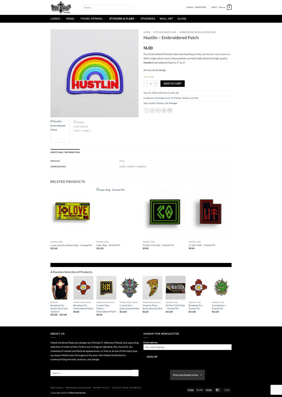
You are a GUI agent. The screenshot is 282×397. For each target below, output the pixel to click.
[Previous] (56, 73)
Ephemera (148, 18)
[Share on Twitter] (152, 110)
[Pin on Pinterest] (164, 110)
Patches (160, 103)
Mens (70, 18)
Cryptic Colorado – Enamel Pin (158, 245)
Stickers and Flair (165, 32)
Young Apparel (91, 18)
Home (146, 32)
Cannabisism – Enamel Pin (219, 307)
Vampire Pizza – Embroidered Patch (152, 307)
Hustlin (152, 103)
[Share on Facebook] (146, 110)
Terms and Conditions (78, 387)
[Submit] (132, 7)
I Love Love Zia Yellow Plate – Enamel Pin (71, 245)
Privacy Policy (101, 387)
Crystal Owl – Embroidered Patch (129, 307)
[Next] (133, 73)
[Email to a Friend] (158, 110)
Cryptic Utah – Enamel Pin (202, 245)
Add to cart (173, 83)
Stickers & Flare (121, 18)
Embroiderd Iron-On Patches (197, 32)
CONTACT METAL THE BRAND (126, 387)
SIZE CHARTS (56, 387)
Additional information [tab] (65, 152)
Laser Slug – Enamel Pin (108, 245)
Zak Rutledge (171, 103)
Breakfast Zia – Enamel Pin (196, 307)
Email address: (150, 342)
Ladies (55, 18)
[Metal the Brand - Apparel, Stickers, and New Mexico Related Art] (64, 7)
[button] (196, 7)
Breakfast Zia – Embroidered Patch (83, 307)
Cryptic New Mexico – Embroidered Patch (106, 308)
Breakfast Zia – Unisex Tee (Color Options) (59, 308)
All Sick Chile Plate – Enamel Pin (175, 307)
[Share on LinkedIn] (170, 110)
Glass (182, 18)
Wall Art (166, 18)
